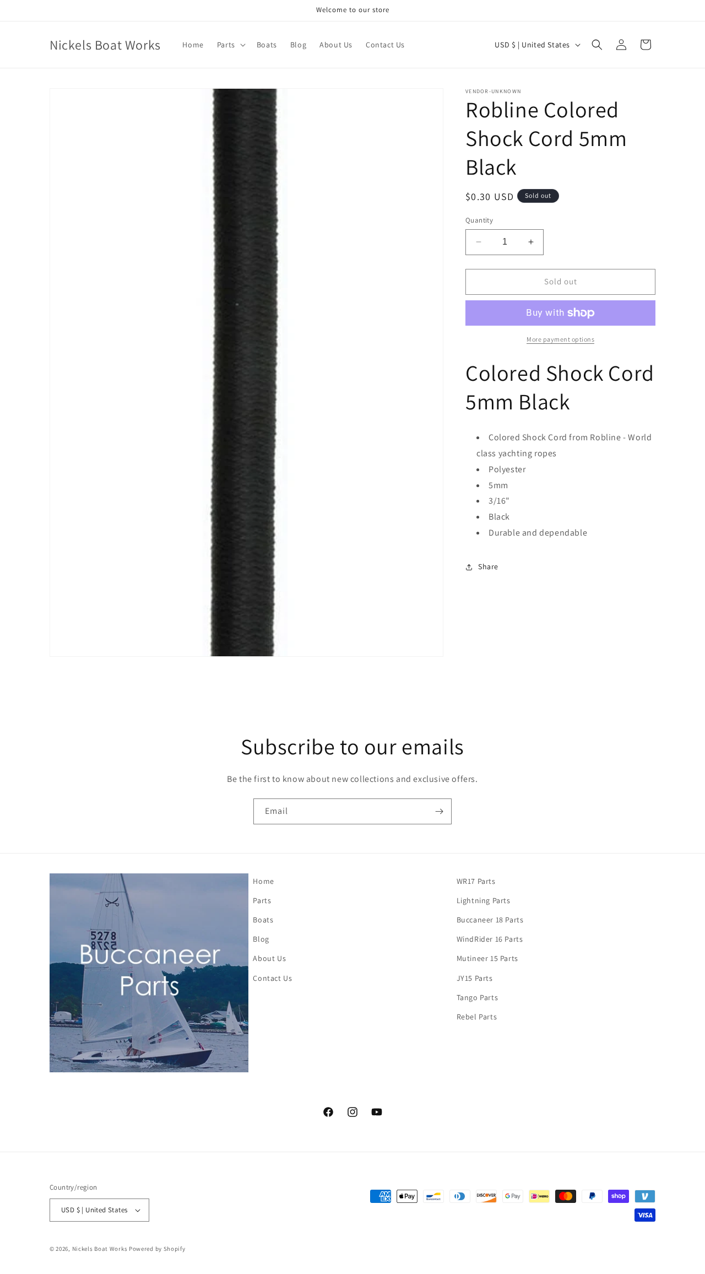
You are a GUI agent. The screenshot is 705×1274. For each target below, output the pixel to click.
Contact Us (272, 978)
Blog (261, 939)
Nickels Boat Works (100, 1249)
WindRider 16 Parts (490, 939)
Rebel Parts (477, 1017)
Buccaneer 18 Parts (490, 920)
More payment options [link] (560, 339)
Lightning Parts (484, 900)
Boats (263, 920)
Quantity (479, 220)
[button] (230, 44)
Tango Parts (477, 997)
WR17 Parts (476, 881)
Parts (262, 900)
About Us (269, 959)
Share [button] (488, 566)
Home (263, 881)
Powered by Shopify (157, 1249)
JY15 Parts (475, 978)
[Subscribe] (439, 811)
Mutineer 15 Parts (487, 959)
